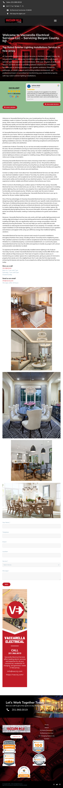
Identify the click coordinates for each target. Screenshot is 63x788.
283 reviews (16, 93)
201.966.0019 (6, 268)
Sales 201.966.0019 (14, 2)
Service (5, 561)
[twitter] (57, 784)
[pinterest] (60, 784)
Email (4, 542)
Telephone (5, 532)
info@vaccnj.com (7, 281)
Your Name (6, 522)
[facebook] (54, 784)
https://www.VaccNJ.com (7, 785)
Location (5, 551)
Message (5, 571)
